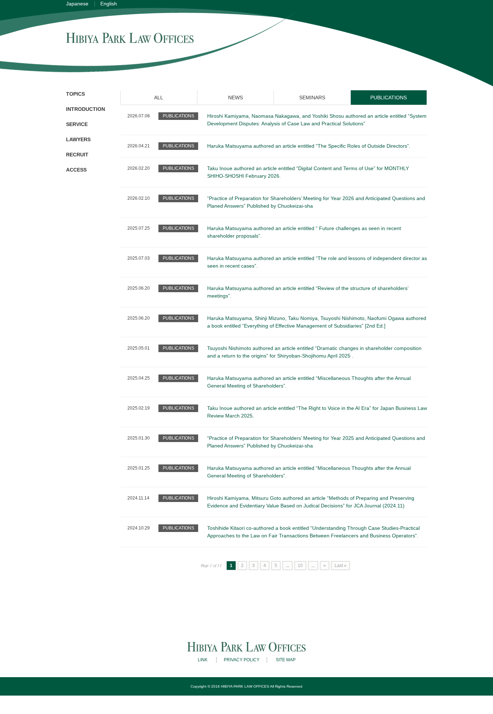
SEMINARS (312, 97)
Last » (340, 565)
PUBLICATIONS (388, 97)
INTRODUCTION (85, 109)
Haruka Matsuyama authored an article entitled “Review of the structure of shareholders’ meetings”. (307, 292)
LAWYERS (78, 139)
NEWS (235, 97)
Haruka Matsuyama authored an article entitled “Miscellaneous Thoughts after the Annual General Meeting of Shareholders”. (309, 382)
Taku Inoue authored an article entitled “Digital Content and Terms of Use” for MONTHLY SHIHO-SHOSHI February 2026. (308, 172)
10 (300, 565)
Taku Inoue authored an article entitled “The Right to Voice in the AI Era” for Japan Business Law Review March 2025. (317, 412)
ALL (158, 97)
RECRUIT (77, 154)
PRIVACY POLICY (241, 659)
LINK (203, 659)
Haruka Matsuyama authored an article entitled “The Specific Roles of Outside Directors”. (308, 146)
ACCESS (76, 170)
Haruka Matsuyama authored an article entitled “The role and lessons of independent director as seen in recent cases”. (317, 262)
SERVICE (77, 124)
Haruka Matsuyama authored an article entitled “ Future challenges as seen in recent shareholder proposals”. (304, 232)
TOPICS (75, 94)
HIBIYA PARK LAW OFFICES (245, 686)
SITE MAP (286, 659)
